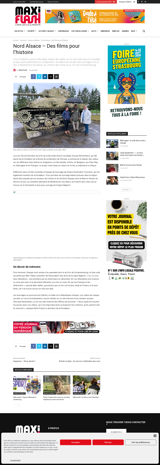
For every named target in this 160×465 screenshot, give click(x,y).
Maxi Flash (23, 70)
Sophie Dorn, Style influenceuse (132, 177)
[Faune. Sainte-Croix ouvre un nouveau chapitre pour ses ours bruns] (56, 385)
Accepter (75, 442)
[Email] (50, 76)
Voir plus (125, 190)
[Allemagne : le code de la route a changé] (112, 143)
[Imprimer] (56, 76)
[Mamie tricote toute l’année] (112, 168)
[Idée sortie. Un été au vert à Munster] (86, 385)
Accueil (15, 40)
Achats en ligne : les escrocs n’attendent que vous (79, 361)
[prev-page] (14, 405)
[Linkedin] (145, 1)
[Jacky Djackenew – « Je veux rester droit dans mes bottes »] (112, 156)
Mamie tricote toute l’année (131, 165)
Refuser (108, 442)
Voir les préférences (141, 442)
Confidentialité (15, 460)
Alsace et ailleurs (34, 40)
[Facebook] (138, 1)
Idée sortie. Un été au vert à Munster (85, 397)
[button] (155, 436)
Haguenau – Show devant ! (24, 361)
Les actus (23, 40)
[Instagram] (141, 1)
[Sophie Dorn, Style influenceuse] (112, 180)
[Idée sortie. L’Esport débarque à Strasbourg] (27, 385)
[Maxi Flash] (14, 70)
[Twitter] (39, 76)
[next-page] (18, 405)
